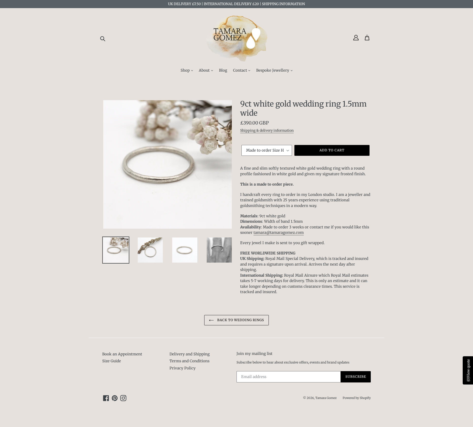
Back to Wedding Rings (240, 320)
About (205, 70)
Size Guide (111, 361)
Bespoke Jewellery (273, 70)
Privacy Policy (182, 368)
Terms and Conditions (189, 361)
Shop (186, 70)
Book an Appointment (122, 354)
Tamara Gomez (326, 398)
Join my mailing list (254, 353)
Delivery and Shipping (189, 354)
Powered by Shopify (357, 398)
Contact (240, 70)
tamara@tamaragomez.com (278, 232)
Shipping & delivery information (267, 130)
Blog (223, 70)
